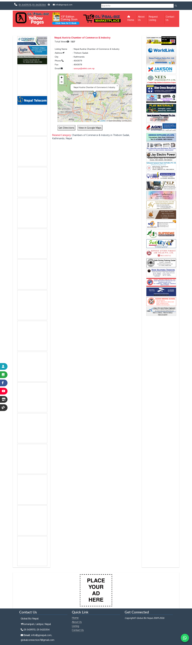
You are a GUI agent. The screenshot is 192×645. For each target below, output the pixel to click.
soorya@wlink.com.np (84, 68)
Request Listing (153, 18)
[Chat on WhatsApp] (185, 638)
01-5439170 (25, 4)
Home (132, 19)
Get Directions (66, 127)
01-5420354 (39, 4)
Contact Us (170, 18)
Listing (75, 625)
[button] (95, 95)
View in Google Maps (89, 127)
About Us (141, 18)
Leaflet (102, 120)
